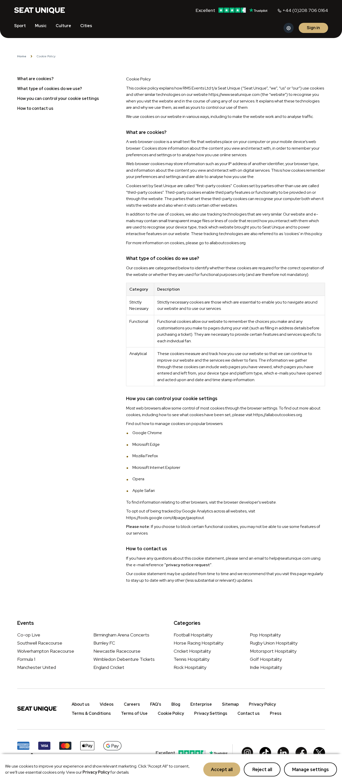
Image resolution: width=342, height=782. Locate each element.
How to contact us (35, 108)
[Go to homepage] (39, 10)
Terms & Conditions (91, 713)
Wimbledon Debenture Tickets (124, 659)
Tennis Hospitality (191, 659)
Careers (132, 704)
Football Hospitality (193, 635)
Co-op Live (28, 635)
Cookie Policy (171, 713)
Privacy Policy (96, 772)
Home (21, 56)
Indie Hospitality (266, 667)
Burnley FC (104, 643)
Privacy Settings (210, 713)
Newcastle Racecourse (116, 651)
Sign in (313, 27)
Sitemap (230, 704)
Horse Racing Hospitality (198, 643)
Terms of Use (134, 713)
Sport (20, 25)
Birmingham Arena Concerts (121, 635)
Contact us (248, 713)
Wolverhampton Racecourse (45, 651)
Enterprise (201, 704)
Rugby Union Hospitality (273, 643)
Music (41, 25)
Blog (175, 704)
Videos (107, 704)
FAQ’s (155, 704)
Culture (63, 25)
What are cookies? (35, 78)
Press (275, 713)
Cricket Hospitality (192, 651)
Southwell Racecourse (39, 643)
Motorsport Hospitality (273, 651)
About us (81, 704)
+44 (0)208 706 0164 (305, 10)
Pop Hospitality (265, 635)
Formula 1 (26, 659)
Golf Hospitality (266, 659)
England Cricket (108, 667)
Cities (86, 25)
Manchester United (36, 667)
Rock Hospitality (190, 667)
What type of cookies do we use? (49, 88)
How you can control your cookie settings (58, 98)
